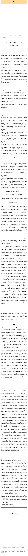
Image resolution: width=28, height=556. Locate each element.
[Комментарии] (12, 514)
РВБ (14, 1)
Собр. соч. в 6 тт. (13, 35)
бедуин (13, 72)
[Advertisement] (14, 19)
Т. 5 (20, 35)
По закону (5, 37)
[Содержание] (15, 514)
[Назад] (9, 514)
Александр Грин (4, 35)
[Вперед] (18, 514)
